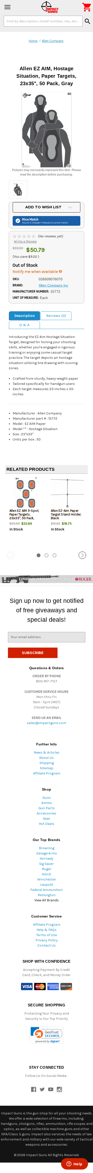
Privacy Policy (46, 940)
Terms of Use (46, 935)
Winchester (46, 879)
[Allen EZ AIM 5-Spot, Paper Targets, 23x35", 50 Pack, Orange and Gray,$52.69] (26, 494)
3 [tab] (54, 555)
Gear (46, 818)
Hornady (46, 858)
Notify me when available (36, 271)
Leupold (46, 884)
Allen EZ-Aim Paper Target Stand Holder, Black (66, 514)
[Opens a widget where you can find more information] (74, 1164)
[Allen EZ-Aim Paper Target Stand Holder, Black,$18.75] (67, 494)
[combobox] (43, 21)
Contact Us (46, 945)
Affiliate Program (46, 773)
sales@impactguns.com (46, 723)
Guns (46, 798)
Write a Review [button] (25, 241)
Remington (47, 895)
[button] (46, 1035)
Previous (10, 555)
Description (24, 315)
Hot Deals (46, 824)
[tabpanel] (26, 513)
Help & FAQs (46, 930)
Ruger (46, 869)
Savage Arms (46, 853)
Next (82, 555)
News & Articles (47, 752)
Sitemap (46, 768)
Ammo (46, 803)
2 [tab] (46, 555)
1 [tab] (38, 555)
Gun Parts (46, 808)
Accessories (46, 813)
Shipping (46, 763)
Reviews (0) (56, 315)
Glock (46, 874)
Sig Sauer (46, 864)
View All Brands (46, 900)
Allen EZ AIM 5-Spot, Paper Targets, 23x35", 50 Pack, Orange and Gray (24, 516)
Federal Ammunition (46, 890)
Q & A (24, 325)
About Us (46, 758)
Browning (46, 848)
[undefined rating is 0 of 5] (24, 236)
